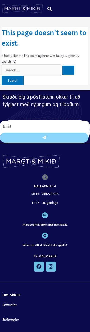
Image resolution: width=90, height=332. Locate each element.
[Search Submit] (68, 70)
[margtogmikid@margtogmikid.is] (45, 215)
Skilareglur (10, 319)
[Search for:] (38, 70)
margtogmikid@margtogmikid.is (45, 224)
